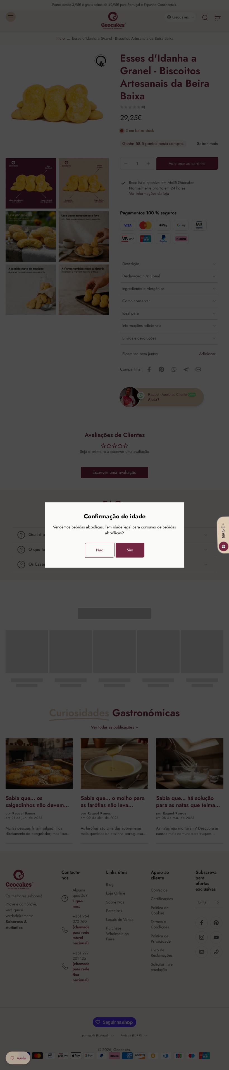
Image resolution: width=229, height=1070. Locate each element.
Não (99, 550)
